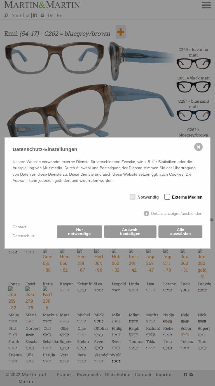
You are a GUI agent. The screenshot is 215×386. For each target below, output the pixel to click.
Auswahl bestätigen (130, 231)
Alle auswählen (180, 231)
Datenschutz (24, 236)
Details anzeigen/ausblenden (176, 213)
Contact (19, 227)
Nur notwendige (79, 231)
